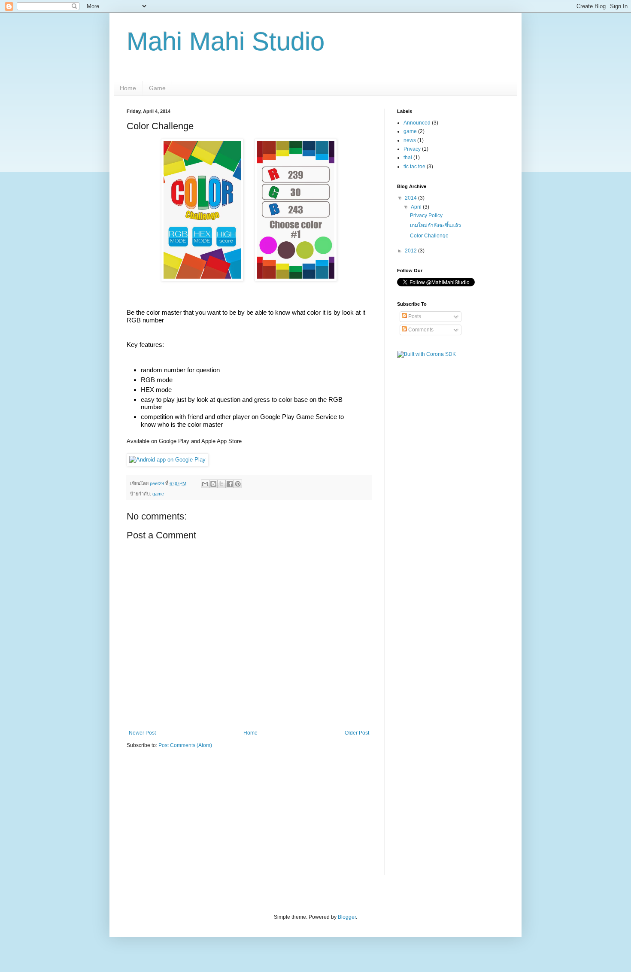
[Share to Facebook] (229, 484)
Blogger (347, 917)
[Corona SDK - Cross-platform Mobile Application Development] (426, 354)
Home (128, 88)
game (158, 493)
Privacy (412, 149)
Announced (417, 123)
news (409, 140)
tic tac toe (414, 167)
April (417, 207)
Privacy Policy (426, 216)
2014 (411, 198)
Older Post (357, 733)
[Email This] (205, 484)
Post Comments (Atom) (185, 745)
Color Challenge (429, 236)
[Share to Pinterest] (238, 484)
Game (157, 88)
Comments (420, 330)
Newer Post (142, 733)
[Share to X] (221, 484)
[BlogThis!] (213, 484)
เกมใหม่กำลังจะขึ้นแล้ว (435, 225)
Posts (414, 316)
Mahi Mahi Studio (226, 41)
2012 (411, 251)
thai (407, 158)
